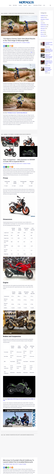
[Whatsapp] (8, 46)
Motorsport (5, 42)
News (9, 42)
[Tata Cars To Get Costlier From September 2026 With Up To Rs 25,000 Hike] (43, 56)
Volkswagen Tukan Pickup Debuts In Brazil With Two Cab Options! (49, 50)
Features (42, 17)
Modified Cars (43, 26)
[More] (12, 46)
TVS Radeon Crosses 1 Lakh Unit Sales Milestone (17, 112)
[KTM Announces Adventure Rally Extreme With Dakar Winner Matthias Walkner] (43, 69)
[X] (6, 46)
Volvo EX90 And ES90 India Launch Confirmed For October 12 (49, 44)
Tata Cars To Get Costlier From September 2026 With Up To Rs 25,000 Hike (48, 56)
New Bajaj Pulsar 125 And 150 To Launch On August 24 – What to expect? (48, 62)
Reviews (42, 34)
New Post (42, 30)
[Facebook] (4, 46)
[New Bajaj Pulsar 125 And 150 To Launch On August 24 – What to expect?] (43, 62)
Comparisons (5, 163)
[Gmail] (10, 46)
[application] (31, 5)
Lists (42, 22)
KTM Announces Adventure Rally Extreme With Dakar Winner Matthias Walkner (48, 69)
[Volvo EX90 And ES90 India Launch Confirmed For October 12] (43, 44)
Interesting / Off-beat (45, 19)
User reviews (43, 36)
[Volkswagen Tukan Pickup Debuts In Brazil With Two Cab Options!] (43, 50)
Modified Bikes (43, 24)
